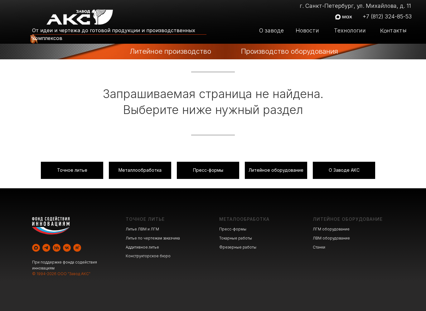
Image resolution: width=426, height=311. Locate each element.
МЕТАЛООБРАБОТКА (244, 219)
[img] (113, 51)
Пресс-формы (232, 229)
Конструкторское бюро (148, 256)
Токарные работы (235, 238)
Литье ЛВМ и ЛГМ (142, 229)
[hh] (57, 248)
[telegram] (46, 248)
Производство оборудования (289, 51)
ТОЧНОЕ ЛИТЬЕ (145, 219)
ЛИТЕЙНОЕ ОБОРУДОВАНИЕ (348, 219)
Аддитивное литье (142, 247)
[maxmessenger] (36, 248)
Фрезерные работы (237, 247)
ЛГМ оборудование (331, 229)
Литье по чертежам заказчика (153, 238)
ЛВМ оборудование (331, 238)
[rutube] (77, 248)
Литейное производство (170, 51)
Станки (319, 247)
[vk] (67, 248)
